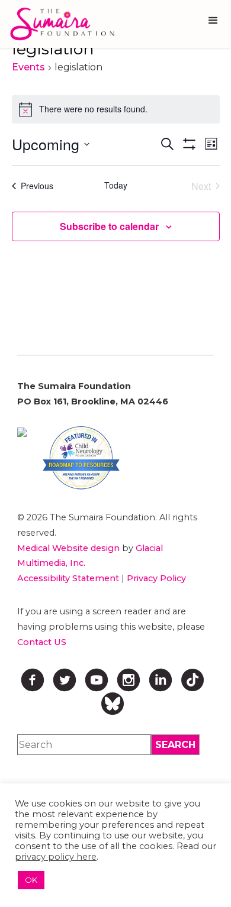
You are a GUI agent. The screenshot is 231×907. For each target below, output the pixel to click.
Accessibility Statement (68, 578)
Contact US (41, 642)
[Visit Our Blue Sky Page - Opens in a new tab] (112, 703)
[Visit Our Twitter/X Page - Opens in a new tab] (64, 680)
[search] (175, 744)
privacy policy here (56, 856)
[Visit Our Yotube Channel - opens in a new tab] (96, 680)
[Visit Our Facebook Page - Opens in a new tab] (32, 680)
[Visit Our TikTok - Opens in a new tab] (192, 680)
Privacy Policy (156, 578)
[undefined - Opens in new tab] (22, 432)
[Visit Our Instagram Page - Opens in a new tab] (128, 680)
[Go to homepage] (59, 24)
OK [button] (31, 880)
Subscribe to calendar (109, 226)
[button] (213, 20)
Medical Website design (68, 548)
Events (28, 67)
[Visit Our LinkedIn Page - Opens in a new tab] (160, 680)
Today (115, 185)
